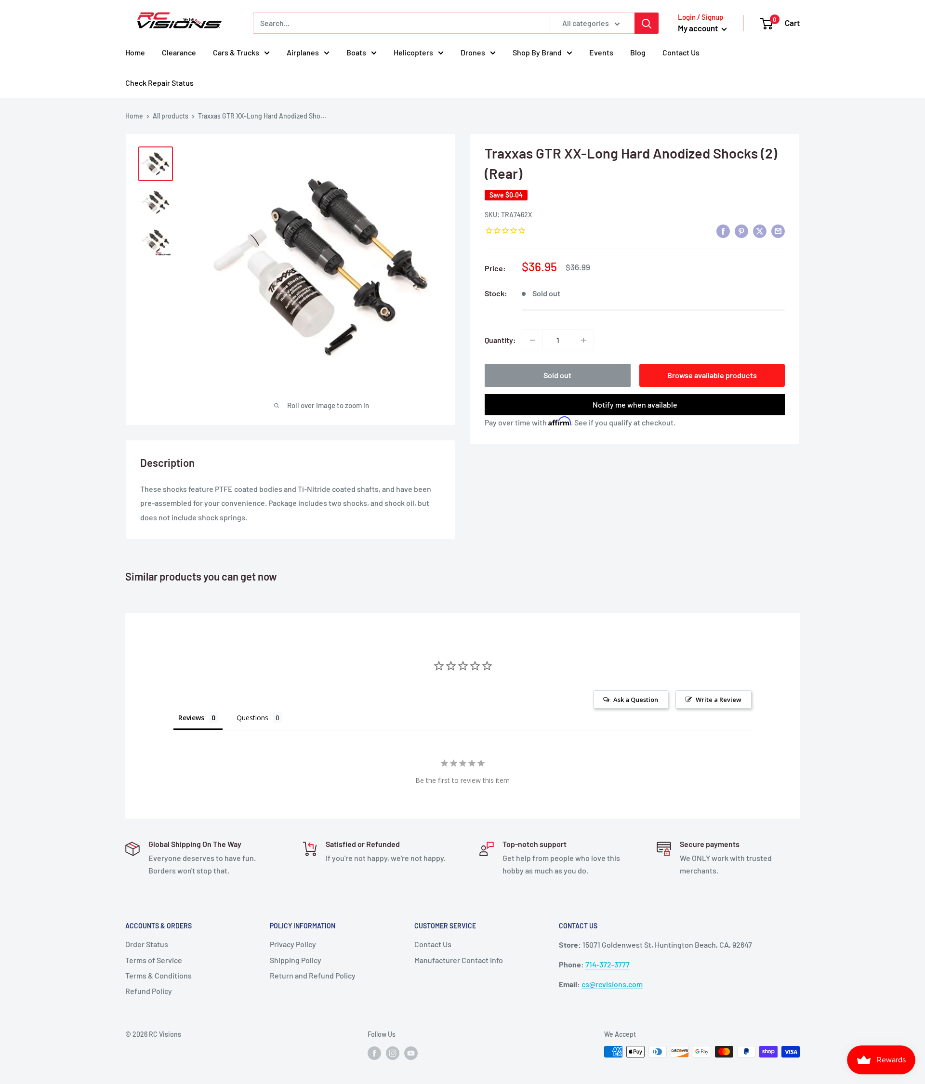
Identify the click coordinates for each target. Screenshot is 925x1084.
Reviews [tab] (191, 717)
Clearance (179, 52)
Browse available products (712, 375)
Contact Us (681, 52)
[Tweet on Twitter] (759, 231)
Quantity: (500, 339)
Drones (473, 52)
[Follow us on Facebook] (374, 1052)
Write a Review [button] (718, 699)
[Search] (646, 23)
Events (601, 52)
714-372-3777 (607, 964)
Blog (638, 52)
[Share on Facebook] (723, 231)
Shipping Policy (295, 960)
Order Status (146, 944)
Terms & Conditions (158, 975)
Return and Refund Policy (313, 975)
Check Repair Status (159, 82)
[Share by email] (778, 231)
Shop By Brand (537, 52)
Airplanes (303, 52)
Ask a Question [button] (635, 699)
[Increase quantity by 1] (583, 340)
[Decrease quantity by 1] (532, 340)
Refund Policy (148, 990)
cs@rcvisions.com (612, 984)
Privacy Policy (293, 944)
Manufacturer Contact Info (458, 960)
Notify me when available (635, 405)
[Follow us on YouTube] (411, 1052)
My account (698, 28)
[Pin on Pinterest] (741, 231)
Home (135, 52)
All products (170, 116)
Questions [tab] (252, 717)
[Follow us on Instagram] (392, 1052)
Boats (356, 52)
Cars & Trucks (236, 52)
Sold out (557, 375)
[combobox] (401, 23)
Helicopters (413, 52)
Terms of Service (153, 960)
